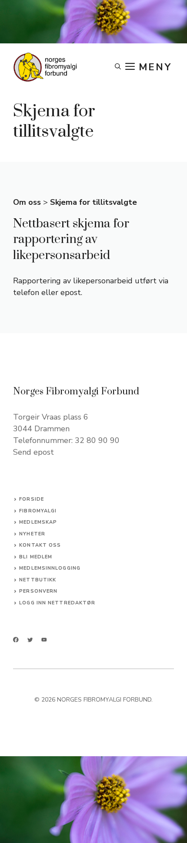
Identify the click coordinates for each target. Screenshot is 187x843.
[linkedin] (44, 640)
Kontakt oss (40, 545)
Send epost (33, 452)
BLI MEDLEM (35, 557)
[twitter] (30, 640)
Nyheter (32, 534)
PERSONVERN (38, 591)
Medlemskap (38, 522)
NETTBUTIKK (37, 580)
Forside (31, 499)
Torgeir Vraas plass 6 (50, 417)
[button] (118, 67)
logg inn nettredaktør (57, 603)
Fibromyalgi (38, 511)
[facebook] (16, 640)
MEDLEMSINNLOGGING (49, 568)
